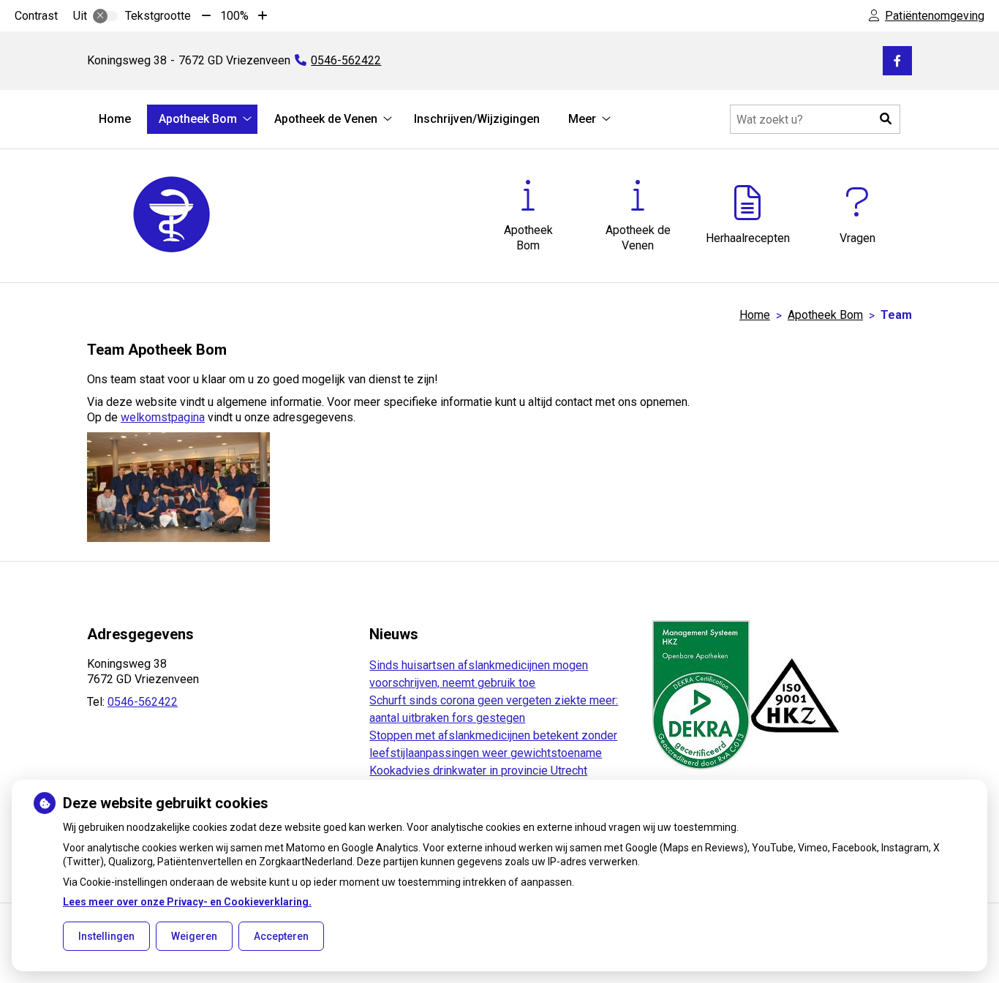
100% (234, 16)
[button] (885, 119)
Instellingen (106, 936)
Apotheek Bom (198, 119)
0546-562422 (143, 702)
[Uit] (105, 16)
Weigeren (194, 936)
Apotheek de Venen (325, 119)
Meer (582, 119)
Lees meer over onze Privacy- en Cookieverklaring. (187, 902)
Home (115, 119)
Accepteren (281, 936)
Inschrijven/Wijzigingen (477, 119)
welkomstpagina (163, 417)
